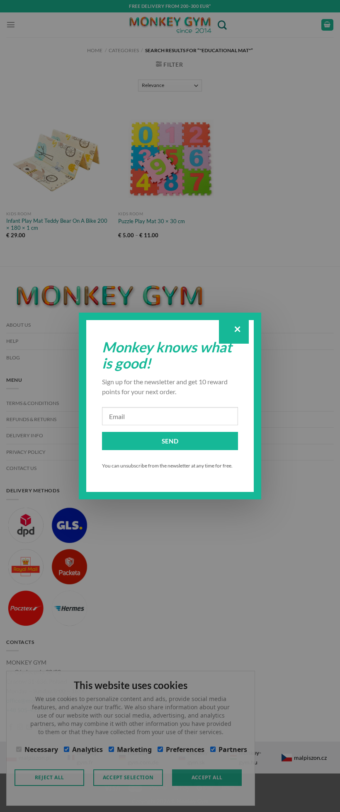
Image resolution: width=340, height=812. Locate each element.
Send (170, 441)
